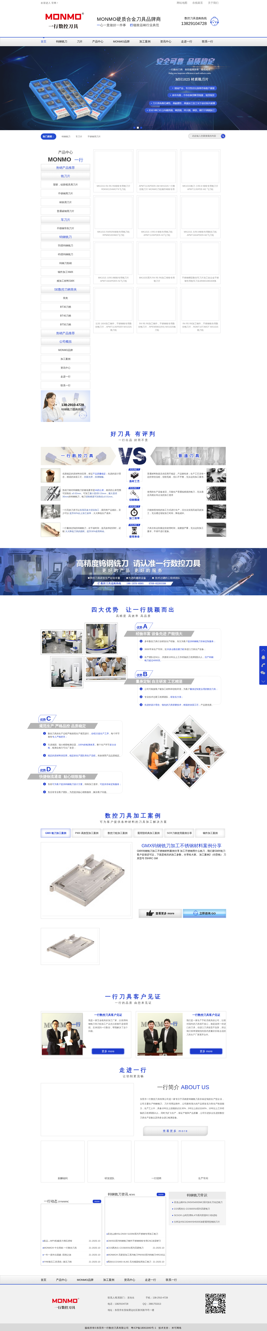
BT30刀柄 (65, 307)
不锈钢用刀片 (94, 136)
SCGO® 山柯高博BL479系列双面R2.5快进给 (195, 1260)
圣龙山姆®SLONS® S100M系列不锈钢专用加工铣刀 (133, 1279)
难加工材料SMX (65, 281)
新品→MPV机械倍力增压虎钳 (58, 1286)
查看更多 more (165, 913)
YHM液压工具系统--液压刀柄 (58, 1306)
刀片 (80, 41)
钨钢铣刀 (61, 41)
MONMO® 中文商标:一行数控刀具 (60, 1292)
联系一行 (207, 41)
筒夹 (65, 298)
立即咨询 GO (207, 913)
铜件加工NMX (65, 272)
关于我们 (213, 2)
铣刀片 (65, 176)
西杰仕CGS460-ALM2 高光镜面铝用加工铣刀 (129, 1306)
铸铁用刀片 (65, 202)
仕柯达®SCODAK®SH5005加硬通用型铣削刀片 (197, 1266)
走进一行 (186, 41)
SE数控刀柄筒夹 (65, 289)
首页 (43, 41)
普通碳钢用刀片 (65, 211)
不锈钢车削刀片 (65, 228)
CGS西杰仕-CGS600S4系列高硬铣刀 (126, 1292)
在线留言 (197, 2)
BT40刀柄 (65, 315)
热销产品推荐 (65, 167)
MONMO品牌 (121, 41)
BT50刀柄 (65, 324)
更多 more (108, 1096)
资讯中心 (165, 41)
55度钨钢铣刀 (65, 245)
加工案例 (144, 41)
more (97, 1246)
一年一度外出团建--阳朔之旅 (57, 1299)
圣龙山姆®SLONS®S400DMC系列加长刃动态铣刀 (198, 1247)
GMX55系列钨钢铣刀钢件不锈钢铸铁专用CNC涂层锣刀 (134, 1286)
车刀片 (79, 136)
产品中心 (97, 41)
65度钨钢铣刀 (65, 254)
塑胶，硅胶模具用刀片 (65, 184)
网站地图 (182, 2)
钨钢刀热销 (65, 263)
